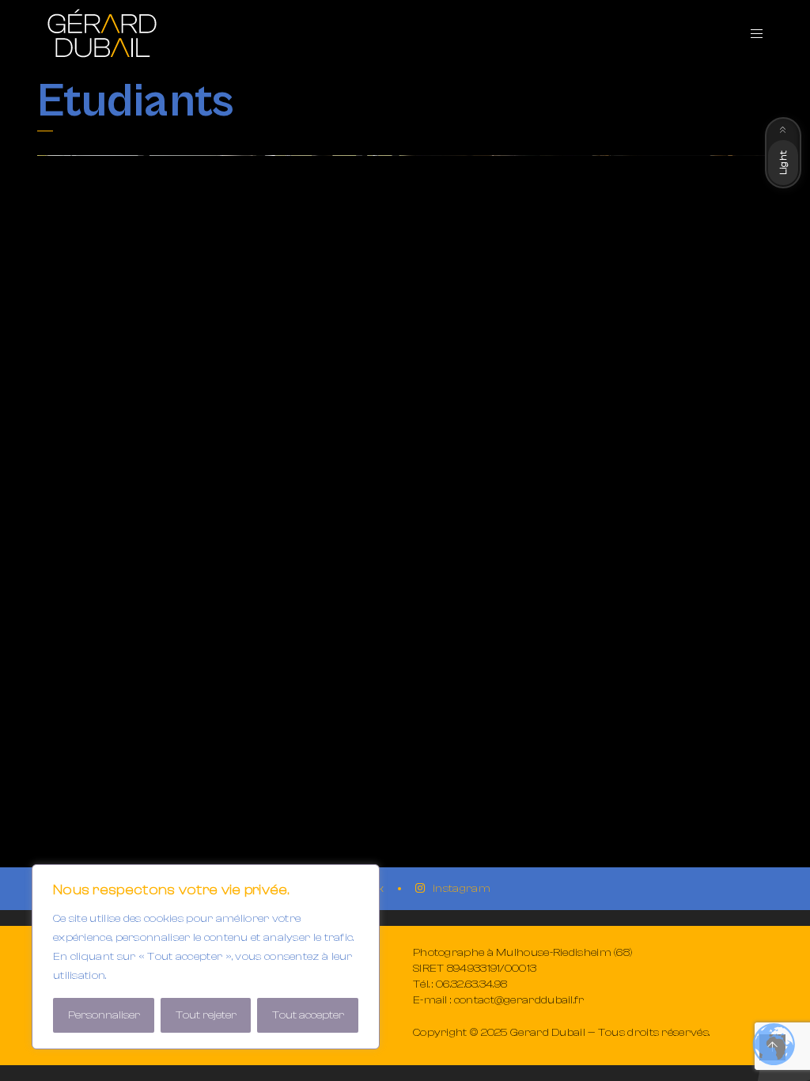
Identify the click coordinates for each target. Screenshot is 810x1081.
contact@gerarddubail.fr (519, 1000)
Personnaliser (104, 1015)
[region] (206, 956)
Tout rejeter (206, 1015)
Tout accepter (308, 1015)
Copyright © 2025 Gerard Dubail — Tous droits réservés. (561, 1032)
